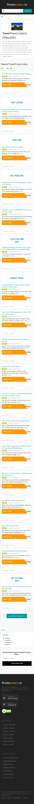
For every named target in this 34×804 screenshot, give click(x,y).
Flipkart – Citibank (8, 738)
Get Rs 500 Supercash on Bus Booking (14, 551)
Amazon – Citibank (8, 734)
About (3, 798)
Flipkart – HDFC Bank (9, 741)
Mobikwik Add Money (9, 767)
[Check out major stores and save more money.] (17, 4)
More (24, 80)
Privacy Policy (17, 798)
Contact (25, 798)
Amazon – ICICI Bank (9, 731)
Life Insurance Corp (8, 777)
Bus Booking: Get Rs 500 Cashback (13, 500)
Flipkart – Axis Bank (8, 744)
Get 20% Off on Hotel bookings (12, 147)
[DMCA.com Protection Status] (6, 711)
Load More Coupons (15, 616)
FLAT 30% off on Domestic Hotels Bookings (16, 74)
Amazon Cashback (8, 774)
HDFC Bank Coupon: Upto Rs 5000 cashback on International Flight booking (16, 447)
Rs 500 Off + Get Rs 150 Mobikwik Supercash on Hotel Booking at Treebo (17, 394)
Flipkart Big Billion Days (9, 761)
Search (27, 11)
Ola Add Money (7, 771)
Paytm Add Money (8, 764)
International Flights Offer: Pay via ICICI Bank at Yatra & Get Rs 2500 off (17, 110)
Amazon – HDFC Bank (9, 725)
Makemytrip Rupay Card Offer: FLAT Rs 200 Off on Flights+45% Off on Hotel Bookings (16, 248)
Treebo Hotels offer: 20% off (11, 366)
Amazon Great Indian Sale (10, 758)
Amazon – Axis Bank (8, 728)
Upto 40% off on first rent (10, 525)
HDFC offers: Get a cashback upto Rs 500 (15, 421)
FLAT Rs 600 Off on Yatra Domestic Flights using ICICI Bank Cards (16, 286)
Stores (9, 798)
